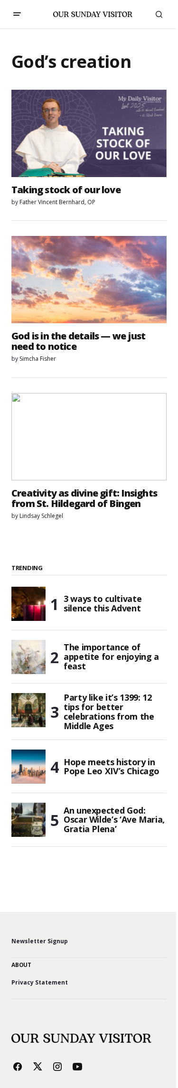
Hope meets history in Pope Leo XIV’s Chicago (111, 766)
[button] (17, 14)
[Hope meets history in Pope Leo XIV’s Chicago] (28, 767)
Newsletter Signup (39, 941)
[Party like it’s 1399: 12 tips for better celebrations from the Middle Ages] (28, 710)
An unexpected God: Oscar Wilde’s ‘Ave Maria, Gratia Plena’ (114, 820)
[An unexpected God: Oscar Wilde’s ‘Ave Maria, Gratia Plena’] (28, 820)
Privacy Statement (39, 982)
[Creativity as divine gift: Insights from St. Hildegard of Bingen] (89, 436)
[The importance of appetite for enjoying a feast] (28, 657)
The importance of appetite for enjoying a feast (111, 656)
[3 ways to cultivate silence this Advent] (28, 604)
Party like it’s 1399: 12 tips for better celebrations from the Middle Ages (109, 712)
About (21, 965)
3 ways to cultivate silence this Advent (102, 603)
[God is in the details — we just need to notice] (89, 279)
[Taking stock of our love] (89, 133)
